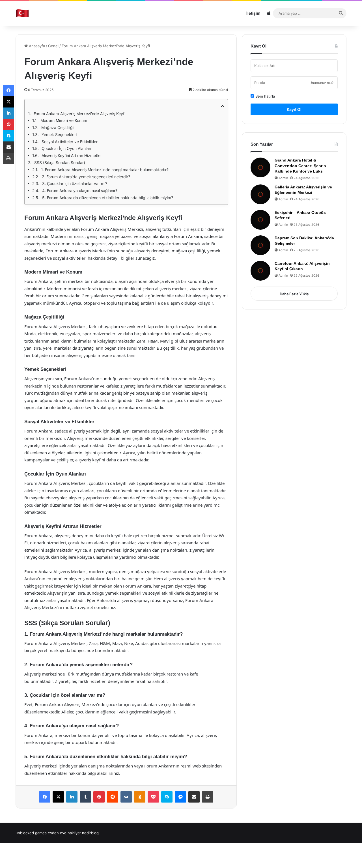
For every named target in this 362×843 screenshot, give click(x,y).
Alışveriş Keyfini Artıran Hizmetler (72, 155)
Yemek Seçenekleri (59, 134)
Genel (53, 46)
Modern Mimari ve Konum (63, 120)
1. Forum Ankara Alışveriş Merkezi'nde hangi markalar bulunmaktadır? (105, 169)
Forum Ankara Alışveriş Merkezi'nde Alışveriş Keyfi (79, 113)
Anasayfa (36, 46)
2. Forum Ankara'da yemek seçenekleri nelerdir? (86, 176)
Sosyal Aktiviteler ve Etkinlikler (70, 141)
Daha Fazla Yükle (294, 294)
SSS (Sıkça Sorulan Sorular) (59, 162)
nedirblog (90, 833)
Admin (283, 178)
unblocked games (31, 833)
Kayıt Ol (294, 109)
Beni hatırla (264, 96)
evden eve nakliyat (64, 833)
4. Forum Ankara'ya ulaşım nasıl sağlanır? (79, 190)
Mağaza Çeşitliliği (57, 127)
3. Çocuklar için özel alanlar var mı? (74, 183)
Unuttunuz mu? (321, 83)
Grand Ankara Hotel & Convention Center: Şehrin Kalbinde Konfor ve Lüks (300, 165)
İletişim (253, 13)
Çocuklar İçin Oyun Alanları (66, 148)
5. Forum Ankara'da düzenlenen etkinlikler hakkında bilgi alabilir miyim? (107, 197)
